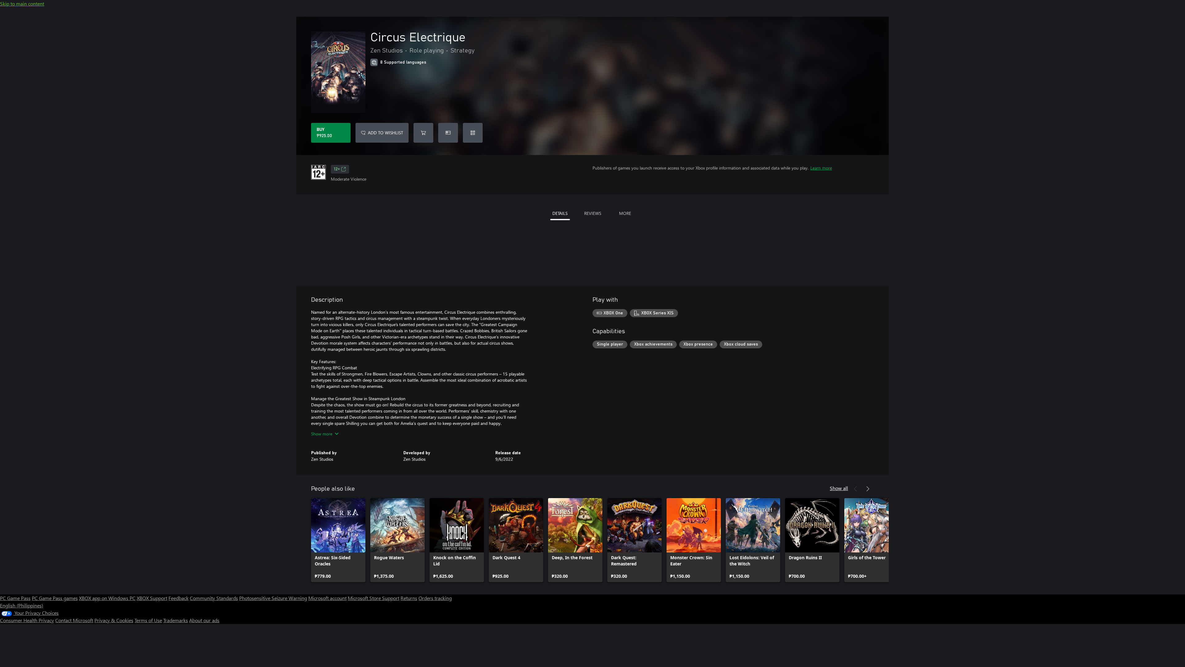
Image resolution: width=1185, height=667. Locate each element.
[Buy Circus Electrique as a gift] (448, 133)
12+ (337, 169)
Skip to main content (22, 3)
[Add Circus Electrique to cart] (423, 133)
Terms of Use (148, 620)
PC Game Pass (15, 598)
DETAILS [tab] (560, 213)
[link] (338, 540)
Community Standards (214, 598)
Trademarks (175, 620)
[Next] (868, 489)
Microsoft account (327, 598)
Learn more (821, 168)
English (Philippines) (21, 605)
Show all (839, 488)
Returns (409, 598)
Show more (321, 434)
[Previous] (855, 489)
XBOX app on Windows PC (107, 598)
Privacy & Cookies (113, 620)
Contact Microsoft (74, 620)
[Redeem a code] (473, 133)
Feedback (178, 598)
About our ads (204, 620)
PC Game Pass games (55, 598)
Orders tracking (435, 598)
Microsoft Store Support (373, 598)
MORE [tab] (625, 213)
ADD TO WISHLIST (385, 133)
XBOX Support (152, 598)
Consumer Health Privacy (27, 620)
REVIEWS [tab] (592, 213)
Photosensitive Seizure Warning (273, 598)
